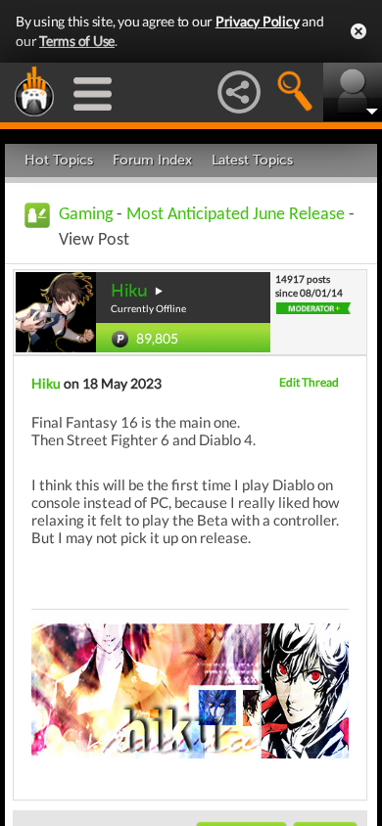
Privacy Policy (257, 21)
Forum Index (152, 160)
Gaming (86, 215)
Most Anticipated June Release (235, 215)
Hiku (129, 290)
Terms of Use (77, 40)
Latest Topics (252, 160)
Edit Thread (309, 382)
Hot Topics (58, 160)
